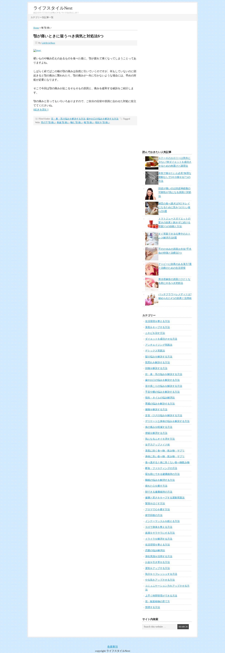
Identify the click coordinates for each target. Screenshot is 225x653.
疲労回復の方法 (153, 515)
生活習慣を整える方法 (157, 544)
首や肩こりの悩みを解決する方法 (163, 386)
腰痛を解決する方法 (156, 409)
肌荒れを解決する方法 (157, 362)
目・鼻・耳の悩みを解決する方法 (68, 118)
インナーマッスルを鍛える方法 (162, 521)
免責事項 (112, 646)
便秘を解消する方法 (156, 433)
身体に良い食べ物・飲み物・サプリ (165, 456)
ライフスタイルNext (52, 8)
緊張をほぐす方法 (155, 503)
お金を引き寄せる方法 (157, 562)
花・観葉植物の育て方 (157, 601)
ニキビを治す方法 (155, 333)
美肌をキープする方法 (157, 327)
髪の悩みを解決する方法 (158, 356)
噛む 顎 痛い (76, 122)
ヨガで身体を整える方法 (158, 527)
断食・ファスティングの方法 (161, 468)
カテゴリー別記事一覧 (42, 17)
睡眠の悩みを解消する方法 (160, 480)
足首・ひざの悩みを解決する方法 (163, 415)
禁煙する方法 (152, 607)
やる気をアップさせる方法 (160, 580)
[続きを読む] (40, 109)
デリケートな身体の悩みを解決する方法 (167, 421)
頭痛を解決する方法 (156, 368)
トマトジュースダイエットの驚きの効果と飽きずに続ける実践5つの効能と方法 (174, 222)
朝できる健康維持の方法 (158, 492)
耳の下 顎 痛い (48, 122)
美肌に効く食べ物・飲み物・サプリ (165, 450)
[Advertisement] (167, 86)
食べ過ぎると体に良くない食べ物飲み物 (167, 462)
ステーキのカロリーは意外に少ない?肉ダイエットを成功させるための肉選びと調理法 (174, 162)
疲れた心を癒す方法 (156, 486)
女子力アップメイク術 (157, 444)
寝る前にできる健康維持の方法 (162, 474)
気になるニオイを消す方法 (160, 439)
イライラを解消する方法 (158, 539)
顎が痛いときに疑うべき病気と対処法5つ (68, 36)
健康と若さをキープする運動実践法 (165, 497)
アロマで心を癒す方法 (157, 509)
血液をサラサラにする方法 (160, 533)
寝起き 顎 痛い (102, 122)
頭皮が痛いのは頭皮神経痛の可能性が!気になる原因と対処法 (174, 192)
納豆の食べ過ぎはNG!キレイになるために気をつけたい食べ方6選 (174, 207)
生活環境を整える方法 (157, 321)
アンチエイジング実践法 (158, 345)
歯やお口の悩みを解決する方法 (102, 118)
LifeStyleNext (48, 43)
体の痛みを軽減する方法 (158, 427)
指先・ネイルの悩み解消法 (160, 397)
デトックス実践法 (155, 350)
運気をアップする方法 (157, 568)
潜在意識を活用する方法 (158, 556)
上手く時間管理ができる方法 (161, 595)
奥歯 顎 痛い (63, 122)
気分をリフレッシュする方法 (161, 574)
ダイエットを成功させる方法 (161, 339)
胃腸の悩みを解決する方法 (160, 403)
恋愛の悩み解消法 (155, 550)
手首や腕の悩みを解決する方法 (162, 392)
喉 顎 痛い (89, 122)
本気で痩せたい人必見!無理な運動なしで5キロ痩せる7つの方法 (174, 177)
